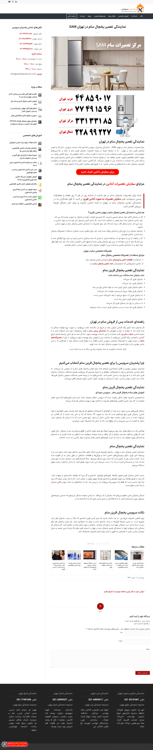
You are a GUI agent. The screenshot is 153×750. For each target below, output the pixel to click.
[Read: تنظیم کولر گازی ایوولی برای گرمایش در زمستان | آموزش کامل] (40, 109)
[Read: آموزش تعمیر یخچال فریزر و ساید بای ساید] (40, 102)
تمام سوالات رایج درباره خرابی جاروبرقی (23, 142)
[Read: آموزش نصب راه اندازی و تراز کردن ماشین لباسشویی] (40, 198)
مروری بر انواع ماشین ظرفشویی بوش (24, 115)
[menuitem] (141, 16)
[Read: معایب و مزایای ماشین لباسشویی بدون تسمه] (40, 163)
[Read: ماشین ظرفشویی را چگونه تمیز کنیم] (40, 205)
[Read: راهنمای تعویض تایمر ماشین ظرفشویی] (40, 185)
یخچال (54, 482)
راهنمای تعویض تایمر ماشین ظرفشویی (23, 184)
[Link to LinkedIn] (16, 1)
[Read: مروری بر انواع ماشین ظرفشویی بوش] (40, 116)
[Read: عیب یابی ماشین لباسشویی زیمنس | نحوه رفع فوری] (40, 171)
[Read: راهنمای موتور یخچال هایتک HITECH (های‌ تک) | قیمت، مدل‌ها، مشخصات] (40, 122)
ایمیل (120, 641)
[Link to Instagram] (12, 1)
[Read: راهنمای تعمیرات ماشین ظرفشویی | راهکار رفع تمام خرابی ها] (40, 149)
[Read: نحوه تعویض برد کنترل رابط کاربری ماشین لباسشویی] (40, 190)
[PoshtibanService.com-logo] (132, 8)
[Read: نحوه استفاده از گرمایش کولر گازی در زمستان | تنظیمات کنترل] (40, 156)
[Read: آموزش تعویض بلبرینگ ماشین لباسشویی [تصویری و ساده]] (40, 178)
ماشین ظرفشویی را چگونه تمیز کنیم (24, 204)
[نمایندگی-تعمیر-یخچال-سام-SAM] (97, 63)
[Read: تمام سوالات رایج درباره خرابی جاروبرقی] (40, 143)
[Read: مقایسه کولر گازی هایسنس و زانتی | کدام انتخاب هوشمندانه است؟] (40, 95)
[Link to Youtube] (9, 1)
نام (121, 632)
